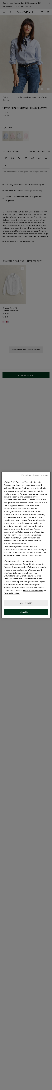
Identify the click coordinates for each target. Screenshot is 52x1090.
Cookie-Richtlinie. (12, 593)
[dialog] (26, 545)
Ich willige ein (26, 612)
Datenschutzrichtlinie (33, 590)
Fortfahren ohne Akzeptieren (35, 475)
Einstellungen (26, 603)
